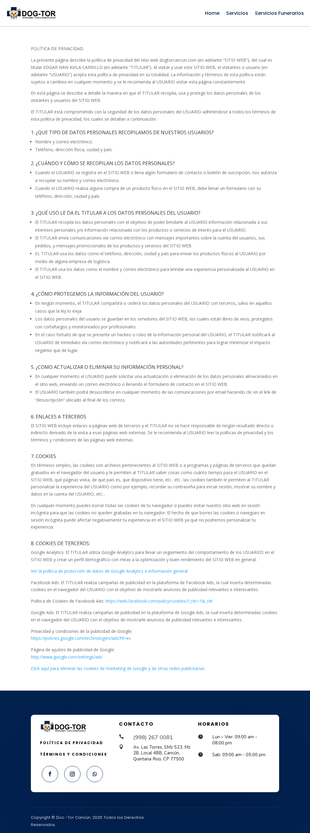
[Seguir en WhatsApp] (95, 774)
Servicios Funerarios (279, 13)
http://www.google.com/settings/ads (66, 657)
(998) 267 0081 (153, 737)
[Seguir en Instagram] (72, 774)
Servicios (237, 13)
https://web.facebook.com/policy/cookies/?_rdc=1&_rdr (159, 601)
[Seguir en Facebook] (50, 774)
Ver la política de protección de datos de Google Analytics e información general (109, 571)
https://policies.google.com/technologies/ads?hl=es (81, 638)
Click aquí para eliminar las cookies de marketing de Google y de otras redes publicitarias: (118, 668)
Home (212, 13)
